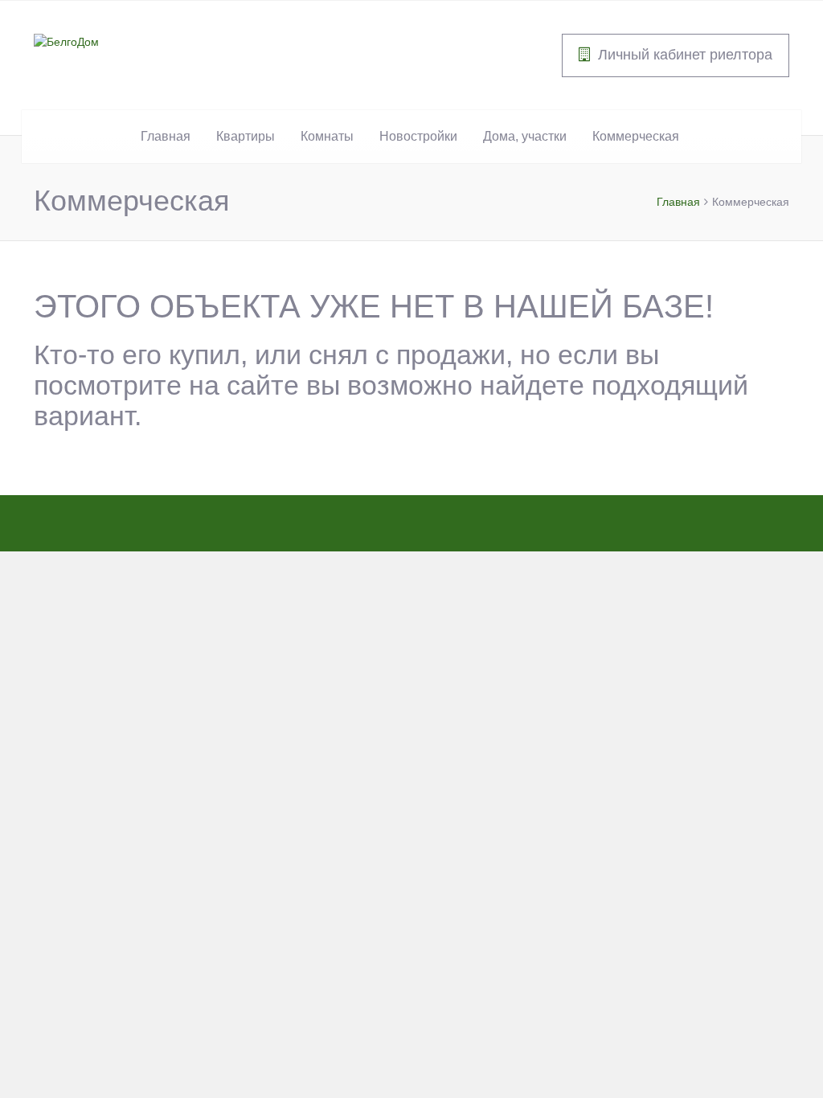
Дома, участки (525, 136)
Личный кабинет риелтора (685, 55)
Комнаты (327, 136)
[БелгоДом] (66, 41)
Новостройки (418, 136)
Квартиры (245, 136)
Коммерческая (635, 136)
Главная (165, 136)
